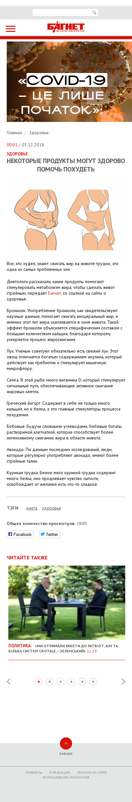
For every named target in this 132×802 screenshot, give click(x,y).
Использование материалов (66, 777)
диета (31, 508)
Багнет (54, 293)
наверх (65, 753)
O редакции (60, 772)
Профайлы (33, 772)
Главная (15, 132)
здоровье (51, 508)
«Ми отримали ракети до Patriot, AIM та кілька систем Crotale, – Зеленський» (63, 648)
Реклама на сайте (92, 772)
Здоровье (39, 132)
